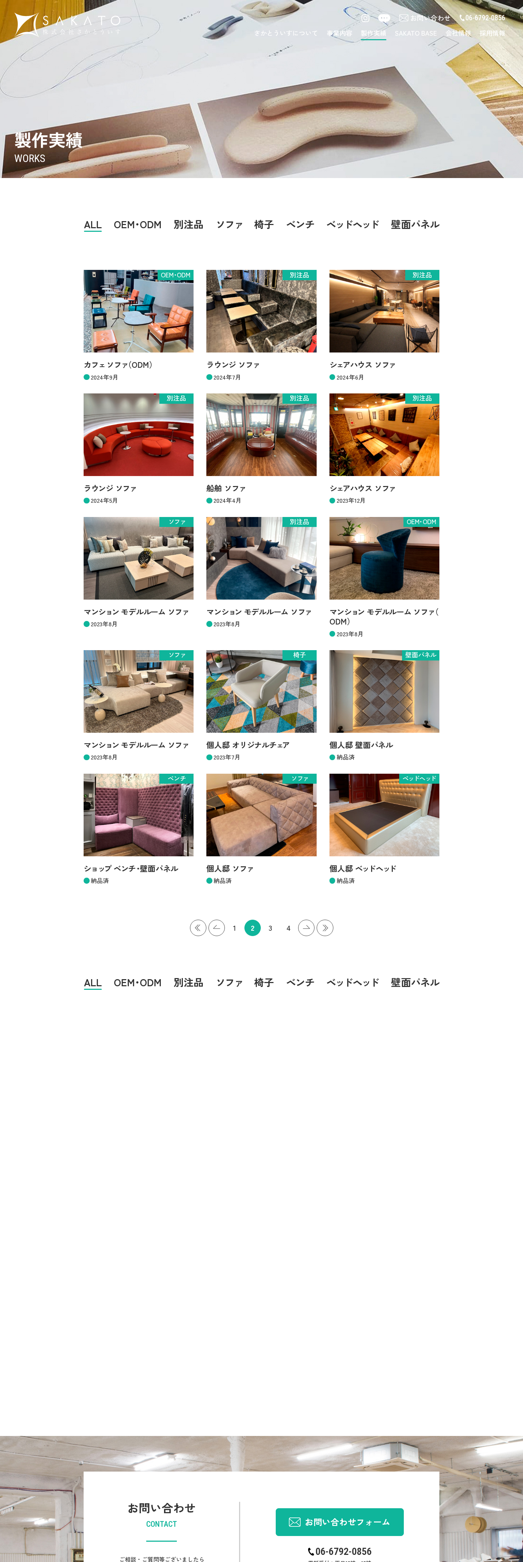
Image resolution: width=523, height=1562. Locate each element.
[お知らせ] (384, 18)
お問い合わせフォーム (347, 1521)
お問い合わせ (430, 17)
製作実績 (373, 32)
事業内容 (339, 32)
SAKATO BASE (416, 32)
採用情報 (492, 32)
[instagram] (365, 18)
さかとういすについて (286, 32)
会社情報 (458, 32)
